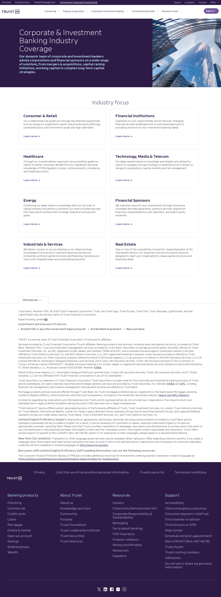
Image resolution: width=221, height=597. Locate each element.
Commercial (16, 508)
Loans (12, 519)
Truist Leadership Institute (80, 530)
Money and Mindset (127, 545)
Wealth (13, 552)
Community (68, 514)
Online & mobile (19, 530)
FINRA (97, 367)
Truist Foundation (73, 525)
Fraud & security (152, 472)
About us (66, 503)
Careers (118, 503)
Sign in (212, 11)
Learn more (32, 137)
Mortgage (15, 525)
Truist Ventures (71, 541)
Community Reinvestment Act (135, 508)
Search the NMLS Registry (174, 395)
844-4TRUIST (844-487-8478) (187, 541)
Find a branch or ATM (180, 525)
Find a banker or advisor (182, 519)
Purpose (66, 519)
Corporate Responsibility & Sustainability (132, 515)
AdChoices (173, 558)
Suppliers (120, 556)
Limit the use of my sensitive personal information (92, 472)
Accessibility (174, 503)
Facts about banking (128, 528)
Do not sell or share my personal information (188, 565)
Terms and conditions (190, 472)
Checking (14, 503)
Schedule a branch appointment (188, 536)
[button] (52, 12)
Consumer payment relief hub (187, 514)
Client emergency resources (186, 508)
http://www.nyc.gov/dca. (94, 445)
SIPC (183, 383)
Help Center (174, 530)
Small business (18, 547)
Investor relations (126, 539)
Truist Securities (72, 536)
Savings (13, 541)
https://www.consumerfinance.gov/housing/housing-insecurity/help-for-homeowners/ (68, 458)
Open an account (20, 536)
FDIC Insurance (124, 534)
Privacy (39, 472)
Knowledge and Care (75, 508)
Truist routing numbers (182, 552)
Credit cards (17, 514)
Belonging (120, 523)
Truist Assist (174, 547)
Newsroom (121, 550)
